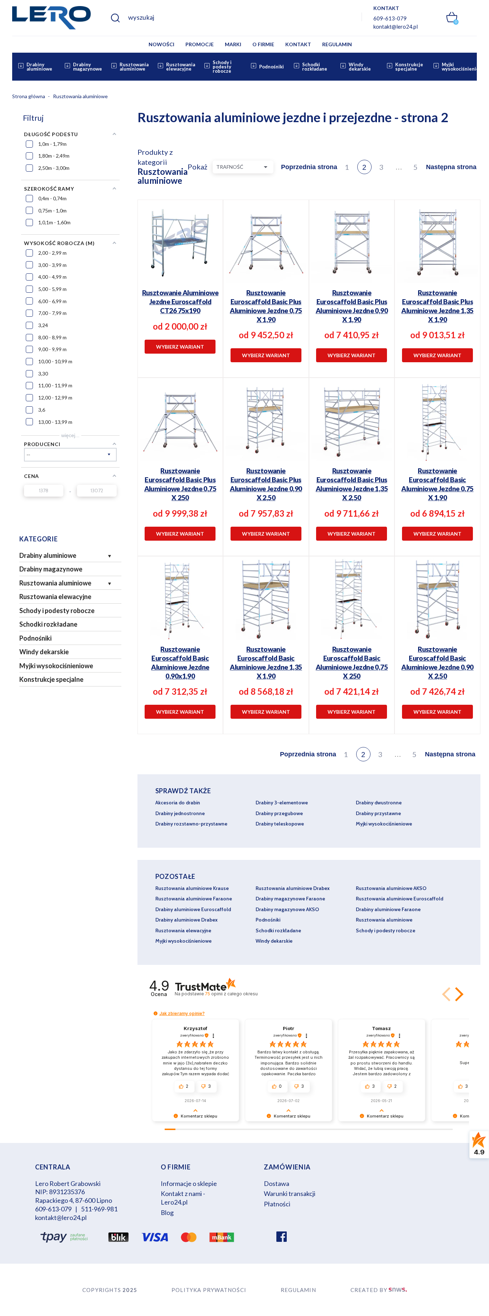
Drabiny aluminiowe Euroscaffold (193, 909)
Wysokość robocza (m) (59, 243)
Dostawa (276, 1183)
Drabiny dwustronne (379, 802)
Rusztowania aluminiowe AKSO (391, 888)
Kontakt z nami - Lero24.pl (183, 1198)
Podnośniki (271, 67)
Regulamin (337, 44)
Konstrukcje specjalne (409, 67)
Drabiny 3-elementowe (282, 802)
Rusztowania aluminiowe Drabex (293, 888)
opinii (231, 993)
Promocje (199, 44)
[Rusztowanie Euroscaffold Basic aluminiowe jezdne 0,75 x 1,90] (437, 462)
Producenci (42, 444)
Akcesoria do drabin (177, 802)
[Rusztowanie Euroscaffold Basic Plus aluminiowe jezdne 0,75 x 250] (180, 462)
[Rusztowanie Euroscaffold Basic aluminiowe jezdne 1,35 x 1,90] (266, 641)
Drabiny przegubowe (279, 813)
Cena (31, 476)
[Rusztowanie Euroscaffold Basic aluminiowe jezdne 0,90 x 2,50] (437, 641)
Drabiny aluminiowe (39, 67)
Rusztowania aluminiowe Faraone (193, 898)
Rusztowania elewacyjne (180, 67)
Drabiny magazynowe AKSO (287, 909)
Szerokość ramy (49, 189)
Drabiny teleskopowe (280, 823)
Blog (167, 1212)
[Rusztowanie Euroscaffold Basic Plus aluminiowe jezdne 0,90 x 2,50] (266, 462)
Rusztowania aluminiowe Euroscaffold (399, 898)
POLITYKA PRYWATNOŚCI (208, 1290)
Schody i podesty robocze (222, 66)
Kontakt (298, 44)
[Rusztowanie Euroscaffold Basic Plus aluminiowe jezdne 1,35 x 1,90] (437, 284)
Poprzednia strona (309, 167)
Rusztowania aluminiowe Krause (192, 888)
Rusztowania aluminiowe (134, 67)
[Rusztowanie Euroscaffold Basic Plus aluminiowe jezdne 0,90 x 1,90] (351, 284)
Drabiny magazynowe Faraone (290, 898)
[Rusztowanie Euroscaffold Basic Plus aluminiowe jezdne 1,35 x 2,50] (351, 462)
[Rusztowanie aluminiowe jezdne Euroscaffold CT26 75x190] (180, 280)
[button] (457, 994)
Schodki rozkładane (314, 67)
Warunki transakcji (289, 1193)
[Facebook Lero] (281, 1237)
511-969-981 (99, 1209)
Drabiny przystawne (378, 813)
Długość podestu (51, 134)
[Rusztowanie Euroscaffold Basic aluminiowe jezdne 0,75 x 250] (351, 641)
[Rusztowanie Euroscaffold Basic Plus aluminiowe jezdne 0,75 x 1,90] (266, 284)
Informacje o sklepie (189, 1183)
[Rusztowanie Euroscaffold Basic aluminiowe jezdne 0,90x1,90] (180, 641)
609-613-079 (390, 18)
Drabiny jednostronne (180, 813)
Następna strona (451, 167)
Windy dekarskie (360, 67)
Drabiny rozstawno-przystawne (191, 823)
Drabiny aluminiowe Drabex (186, 920)
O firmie (263, 44)
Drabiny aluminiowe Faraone (388, 909)
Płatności (277, 1204)
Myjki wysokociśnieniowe (463, 67)
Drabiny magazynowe (87, 67)
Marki (233, 44)
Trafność (243, 167)
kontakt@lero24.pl (395, 26)
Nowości (161, 44)
